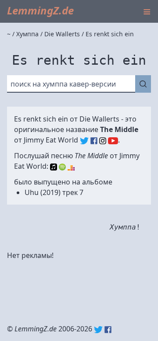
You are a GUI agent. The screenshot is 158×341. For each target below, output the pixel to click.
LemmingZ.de (40, 10)
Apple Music (53, 167)
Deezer (71, 167)
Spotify (62, 167)
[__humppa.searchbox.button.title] (143, 84)
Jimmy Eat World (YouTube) (113, 140)
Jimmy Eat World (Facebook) (93, 140)
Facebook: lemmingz (107, 329)
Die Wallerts (99, 119)
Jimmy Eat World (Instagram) (102, 140)
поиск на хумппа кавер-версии (63, 84)
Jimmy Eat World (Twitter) (84, 140)
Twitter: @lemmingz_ (98, 329)
